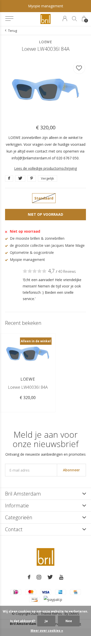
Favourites (79, 68)
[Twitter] (50, 577)
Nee (68, 621)
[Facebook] (29, 577)
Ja (46, 621)
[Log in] (65, 18)
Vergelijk (47, 178)
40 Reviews (67, 271)
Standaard (43, 198)
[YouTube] (61, 577)
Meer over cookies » (47, 630)
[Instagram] (39, 577)
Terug (12, 30)
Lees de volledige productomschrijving (45, 168)
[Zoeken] (74, 18)
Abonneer (71, 470)
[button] (9, 18)
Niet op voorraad (45, 214)
